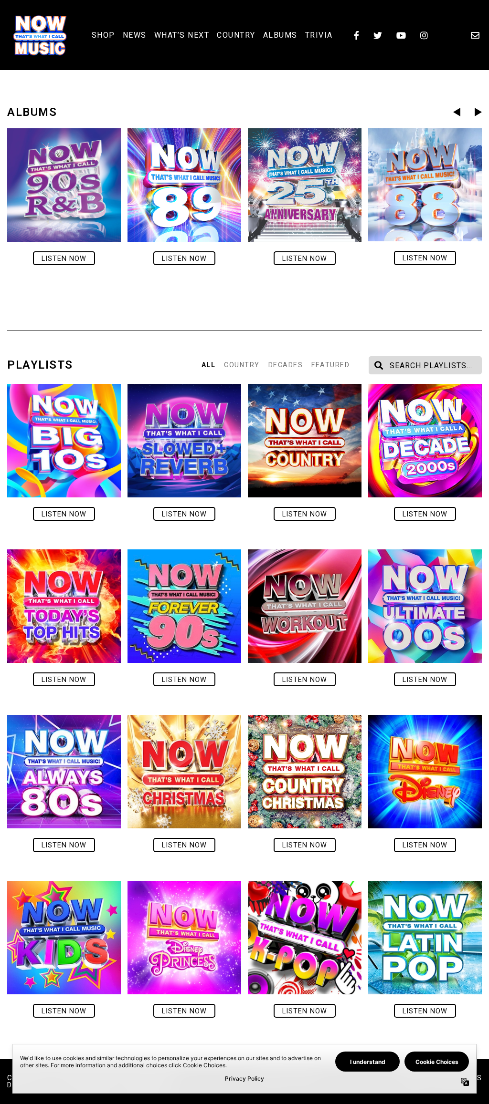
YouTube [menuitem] (401, 35)
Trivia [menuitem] (319, 35)
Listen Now (64, 259)
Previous (456, 112)
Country (242, 365)
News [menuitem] (135, 35)
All (209, 365)
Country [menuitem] (236, 35)
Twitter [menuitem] (377, 35)
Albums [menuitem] (280, 35)
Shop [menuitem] (103, 35)
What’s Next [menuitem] (182, 35)
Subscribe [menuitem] (475, 35)
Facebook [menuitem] (356, 35)
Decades (285, 365)
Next (478, 112)
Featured (330, 365)
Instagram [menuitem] (424, 35)
